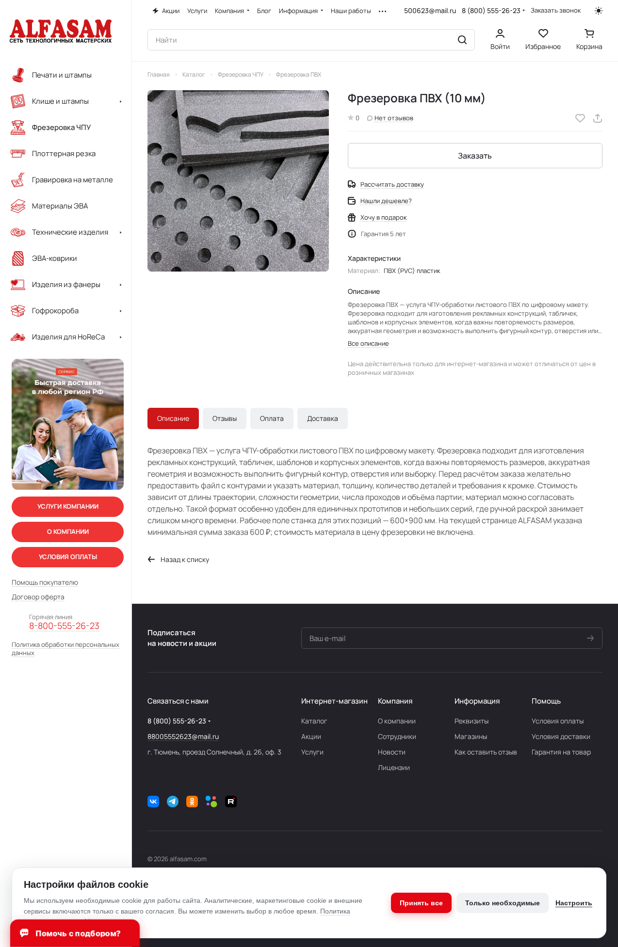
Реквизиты (471, 720)
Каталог (314, 720)
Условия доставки (561, 736)
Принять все (421, 903)
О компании (397, 720)
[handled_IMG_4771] (238, 181)
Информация (477, 701)
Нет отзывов (393, 117)
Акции (311, 736)
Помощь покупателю (45, 582)
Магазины (471, 736)
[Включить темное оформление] (598, 11)
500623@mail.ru (430, 10)
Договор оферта (38, 597)
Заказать (475, 155)
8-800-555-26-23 (64, 626)
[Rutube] (231, 801)
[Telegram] (173, 801)
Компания (395, 701)
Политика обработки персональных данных (65, 649)
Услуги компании (67, 506)
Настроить (573, 903)
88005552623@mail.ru (183, 736)
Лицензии (394, 767)
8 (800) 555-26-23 (491, 10)
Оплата (272, 418)
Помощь (546, 701)
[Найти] (462, 39)
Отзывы (224, 418)
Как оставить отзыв (486, 751)
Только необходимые (502, 903)
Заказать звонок (556, 10)
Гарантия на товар (561, 751)
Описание (173, 418)
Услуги (312, 751)
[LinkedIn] (211, 801)
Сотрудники (397, 736)
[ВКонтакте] (153, 801)
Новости (392, 751)
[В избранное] (580, 118)
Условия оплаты (558, 720)
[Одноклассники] (192, 801)
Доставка (322, 418)
